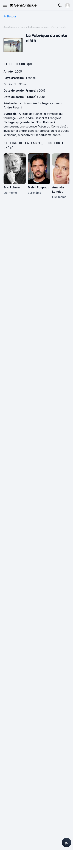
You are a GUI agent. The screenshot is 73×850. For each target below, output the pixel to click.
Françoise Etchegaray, (39, 103)
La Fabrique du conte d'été (42, 27)
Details (62, 27)
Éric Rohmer (12, 187)
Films (22, 27)
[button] (67, 5)
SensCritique (10, 27)
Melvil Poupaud (38, 187)
